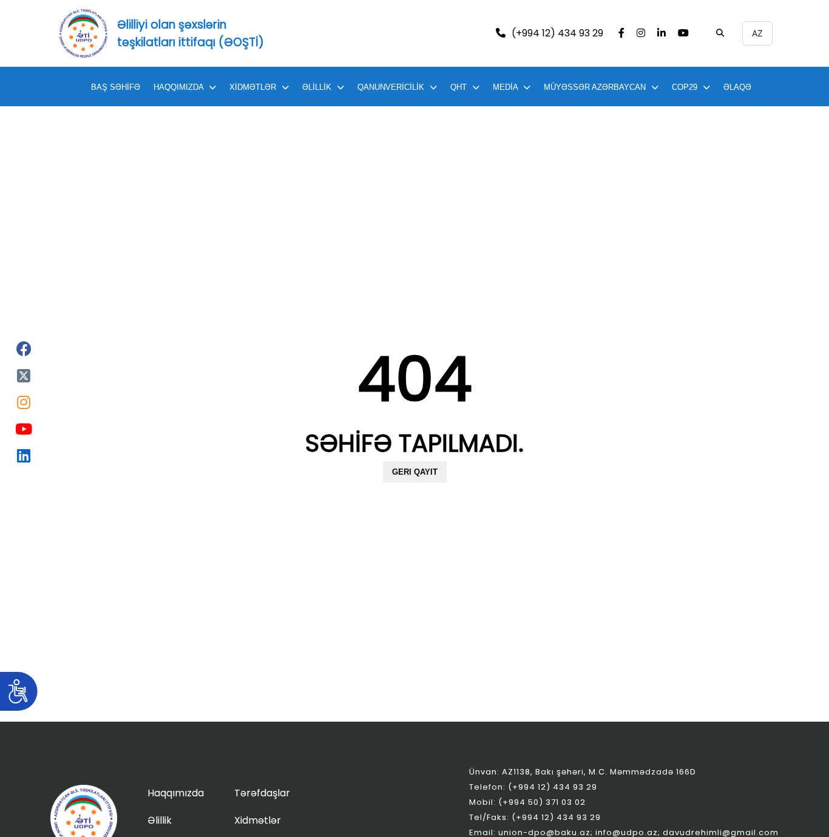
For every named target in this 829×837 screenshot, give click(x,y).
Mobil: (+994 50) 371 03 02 (527, 802)
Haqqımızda (175, 793)
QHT (458, 87)
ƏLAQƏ (737, 87)
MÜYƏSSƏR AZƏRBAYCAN (595, 87)
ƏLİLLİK (316, 87)
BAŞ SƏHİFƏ (115, 87)
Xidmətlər (257, 820)
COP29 (684, 87)
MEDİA (505, 87)
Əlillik (159, 820)
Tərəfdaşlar (262, 793)
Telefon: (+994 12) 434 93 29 (533, 787)
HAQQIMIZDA (178, 87)
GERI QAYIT (415, 471)
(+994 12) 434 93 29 (557, 34)
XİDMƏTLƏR (252, 87)
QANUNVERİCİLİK (390, 87)
